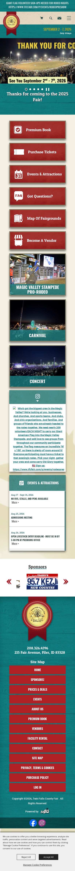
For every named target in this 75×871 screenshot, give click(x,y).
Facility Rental (38, 738)
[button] (51, 18)
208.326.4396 (37, 648)
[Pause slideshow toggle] (47, 89)
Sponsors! (37, 679)
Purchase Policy (37, 777)
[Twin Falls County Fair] (11, 24)
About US (37, 709)
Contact (37, 748)
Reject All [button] (26, 857)
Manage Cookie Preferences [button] (37, 864)
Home (37, 670)
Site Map (37, 758)
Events (37, 699)
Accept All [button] (49, 857)
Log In (38, 787)
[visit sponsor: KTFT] (45, 582)
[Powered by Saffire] (45, 811)
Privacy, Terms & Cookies (37, 768)
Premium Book (37, 719)
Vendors (37, 728)
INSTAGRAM (37, 396)
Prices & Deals (37, 689)
